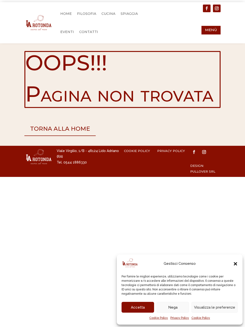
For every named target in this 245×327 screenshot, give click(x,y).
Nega (173, 307)
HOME (66, 13)
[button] (235, 263)
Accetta (138, 307)
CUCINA (108, 13)
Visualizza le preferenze (214, 307)
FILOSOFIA (86, 13)
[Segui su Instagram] (217, 8)
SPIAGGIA (129, 13)
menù (211, 30)
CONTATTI (88, 32)
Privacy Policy (179, 318)
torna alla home (60, 128)
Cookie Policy (158, 318)
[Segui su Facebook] (207, 8)
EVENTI (67, 32)
